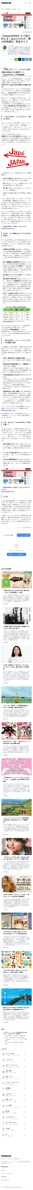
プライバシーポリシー (7, 1173)
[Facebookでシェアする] (23, 59)
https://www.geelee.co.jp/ (8, 410)
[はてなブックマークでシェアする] (26, 59)
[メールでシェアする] (30, 59)
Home (3, 1170)
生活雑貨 (8, 9)
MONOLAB (8, 1187)
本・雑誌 (14, 9)
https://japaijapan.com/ (7, 228)
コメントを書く (24, 535)
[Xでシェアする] (19, 59)
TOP (2, 9)
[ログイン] (25, 2)
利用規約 (3, 1176)
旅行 (20, 9)
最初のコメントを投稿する (16, 554)
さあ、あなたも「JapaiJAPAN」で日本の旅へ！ (15, 1042)
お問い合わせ (5, 1180)
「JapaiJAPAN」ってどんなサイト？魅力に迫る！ (15, 1035)
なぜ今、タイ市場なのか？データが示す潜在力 (15, 1037)
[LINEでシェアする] (16, 59)
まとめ (6, 1044)
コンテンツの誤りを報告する (24, 527)
